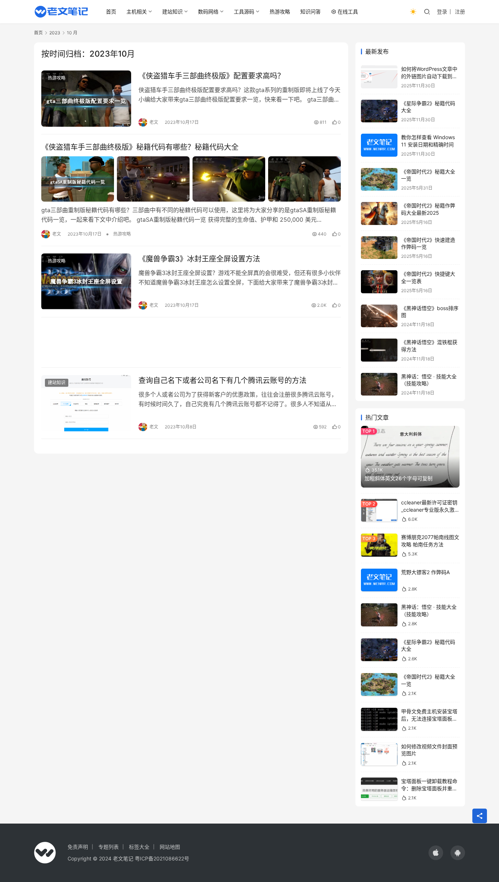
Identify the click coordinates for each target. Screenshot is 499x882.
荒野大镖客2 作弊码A (425, 572)
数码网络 (208, 11)
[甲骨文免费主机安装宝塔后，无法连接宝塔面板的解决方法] (379, 719)
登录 (442, 11)
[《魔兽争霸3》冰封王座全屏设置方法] (86, 281)
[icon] (435, 852)
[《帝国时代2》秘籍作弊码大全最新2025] (379, 213)
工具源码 (244, 11)
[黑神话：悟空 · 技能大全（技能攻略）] (379, 384)
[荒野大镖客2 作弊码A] (379, 580)
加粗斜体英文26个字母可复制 (399, 478)
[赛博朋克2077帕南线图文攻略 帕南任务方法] (379, 545)
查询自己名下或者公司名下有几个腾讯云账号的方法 (222, 380)
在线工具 (348, 11)
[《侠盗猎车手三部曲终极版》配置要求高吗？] (86, 98)
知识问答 (310, 11)
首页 (111, 11)
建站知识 (172, 11)
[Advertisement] (191, 342)
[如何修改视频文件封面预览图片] (379, 754)
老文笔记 (123, 858)
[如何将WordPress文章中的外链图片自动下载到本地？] (379, 76)
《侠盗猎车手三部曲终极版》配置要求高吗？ (211, 76)
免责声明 (78, 847)
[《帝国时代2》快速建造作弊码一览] (379, 247)
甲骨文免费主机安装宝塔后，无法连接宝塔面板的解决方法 (429, 718)
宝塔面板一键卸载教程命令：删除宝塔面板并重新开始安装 (429, 788)
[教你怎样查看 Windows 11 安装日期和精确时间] (379, 145)
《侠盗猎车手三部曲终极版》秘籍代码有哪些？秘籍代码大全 (140, 147)
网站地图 (170, 847)
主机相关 (136, 11)
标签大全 (139, 847)
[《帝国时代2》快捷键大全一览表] (379, 281)
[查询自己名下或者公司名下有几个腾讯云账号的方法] (86, 403)
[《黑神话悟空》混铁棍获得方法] (379, 350)
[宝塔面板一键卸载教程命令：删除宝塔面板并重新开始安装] (379, 789)
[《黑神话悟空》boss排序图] (379, 316)
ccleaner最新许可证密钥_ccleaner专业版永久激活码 (430, 509)
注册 (460, 11)
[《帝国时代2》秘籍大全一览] (379, 179)
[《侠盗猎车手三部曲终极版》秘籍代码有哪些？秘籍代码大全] (191, 179)
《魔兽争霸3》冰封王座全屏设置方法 (199, 259)
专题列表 (108, 847)
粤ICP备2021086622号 (162, 858)
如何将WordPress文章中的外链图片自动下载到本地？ (429, 76)
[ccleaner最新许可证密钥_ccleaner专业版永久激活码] (379, 510)
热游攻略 (280, 11)
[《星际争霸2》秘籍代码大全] (379, 111)
